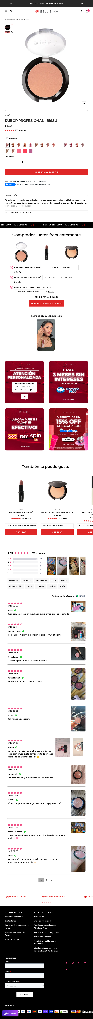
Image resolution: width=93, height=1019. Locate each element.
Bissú (7, 115)
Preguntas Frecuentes (14, 916)
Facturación (39, 916)
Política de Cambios (42, 937)
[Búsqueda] (11, 11)
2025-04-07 (13, 743)
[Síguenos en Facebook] (67, 963)
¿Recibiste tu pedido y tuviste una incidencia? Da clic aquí (46, 949)
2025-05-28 (13, 652)
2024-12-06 (13, 770)
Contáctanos (10, 921)
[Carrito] (87, 11)
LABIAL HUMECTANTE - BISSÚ (27, 277)
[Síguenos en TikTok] (67, 969)
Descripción (11, 195)
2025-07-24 (13, 673)
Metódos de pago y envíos (18, 212)
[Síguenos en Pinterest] (79, 963)
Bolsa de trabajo (12, 939)
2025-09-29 (13, 711)
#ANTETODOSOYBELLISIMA (56, 897)
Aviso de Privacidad (42, 921)
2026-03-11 (12, 627)
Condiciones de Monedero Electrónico (45, 942)
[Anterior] (6, 111)
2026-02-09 (13, 606)
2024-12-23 (13, 795)
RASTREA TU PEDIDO (17, 897)
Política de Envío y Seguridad (46, 932)
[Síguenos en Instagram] (73, 963)
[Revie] (80, 596)
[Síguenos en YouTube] (85, 963)
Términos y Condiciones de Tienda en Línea (45, 926)
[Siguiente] (87, 111)
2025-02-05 (13, 851)
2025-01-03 (13, 827)
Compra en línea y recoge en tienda (16, 926)
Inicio (7, 20)
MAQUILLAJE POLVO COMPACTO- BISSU (33, 287)
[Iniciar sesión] (82, 11)
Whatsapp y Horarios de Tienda (15, 933)
